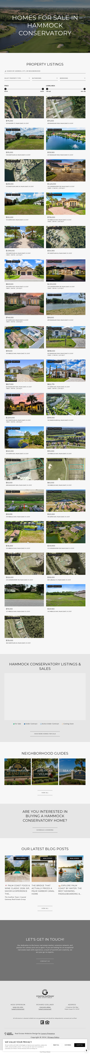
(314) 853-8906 (45, 1007)
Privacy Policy (53, 1037)
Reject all (56, 1045)
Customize (68, 1045)
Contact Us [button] (45, 961)
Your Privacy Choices (45, 1052)
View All (45, 793)
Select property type (12, 78)
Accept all (79, 1045)
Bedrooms (64, 78)
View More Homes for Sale (45, 734)
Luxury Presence (48, 1033)
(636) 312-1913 (18, 1007)
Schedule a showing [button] (45, 830)
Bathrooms (36, 78)
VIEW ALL (45, 908)
